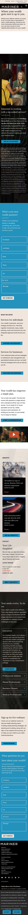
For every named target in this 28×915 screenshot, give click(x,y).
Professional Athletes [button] (11, 676)
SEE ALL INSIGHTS (11, 535)
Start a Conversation (12, 420)
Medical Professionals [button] (12, 694)
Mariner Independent (5, 849)
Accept (7, 912)
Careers (12, 1)
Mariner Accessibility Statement (8, 867)
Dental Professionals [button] (11, 682)
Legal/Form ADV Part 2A (6, 852)
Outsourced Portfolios (22, 2)
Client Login (7, 1)
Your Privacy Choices (6, 857)
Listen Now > (6, 571)
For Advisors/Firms (19, 1)
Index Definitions (5, 873)
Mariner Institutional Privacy (7, 862)
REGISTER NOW (9, 743)
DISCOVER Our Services (12, 373)
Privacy (3, 858)
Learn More (9, 669)
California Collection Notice (7, 868)
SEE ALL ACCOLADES (11, 141)
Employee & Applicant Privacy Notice (9, 854)
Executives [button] (7, 631)
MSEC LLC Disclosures (6, 872)
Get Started (8, 298)
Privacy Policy (17, 908)
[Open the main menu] (26, 5)
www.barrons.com (7, 193)
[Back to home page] (10, 7)
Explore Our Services (11, 343)
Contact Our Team (5, 850)
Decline (17, 912)
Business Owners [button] (10, 688)
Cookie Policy (4, 863)
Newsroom (3, 847)
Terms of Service (5, 860)
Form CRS (3, 870)
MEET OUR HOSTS (11, 582)
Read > (6, 492)
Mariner (9, 844)
